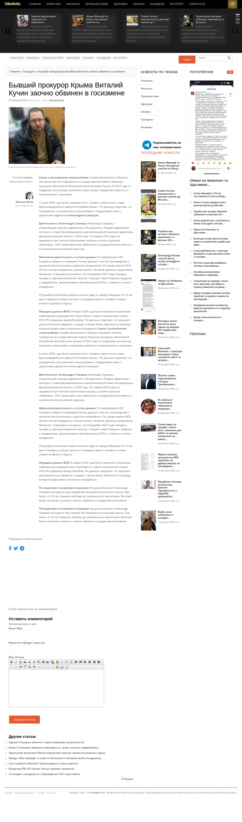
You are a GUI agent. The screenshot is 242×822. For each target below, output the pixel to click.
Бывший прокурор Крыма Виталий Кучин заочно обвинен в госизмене (81, 71)
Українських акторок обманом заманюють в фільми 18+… (168, 236)
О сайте (41, 793)
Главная (35, 4)
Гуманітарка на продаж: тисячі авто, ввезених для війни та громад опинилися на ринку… (169, 432)
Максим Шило (56, 100)
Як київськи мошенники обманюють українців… (165, 404)
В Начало (127, 778)
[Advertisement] (103, 133)
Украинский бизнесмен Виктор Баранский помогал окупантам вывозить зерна (57, 752)
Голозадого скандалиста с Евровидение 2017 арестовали (44, 774)
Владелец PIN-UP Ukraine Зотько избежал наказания (41, 768)
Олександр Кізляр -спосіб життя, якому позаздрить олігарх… (169, 260)
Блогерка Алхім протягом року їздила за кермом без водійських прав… (168, 327)
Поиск (187, 59)
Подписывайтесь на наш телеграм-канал (167, 145)
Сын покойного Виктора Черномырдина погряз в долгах (43, 763)
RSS (232, 4)
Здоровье (120, 4)
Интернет (177, 4)
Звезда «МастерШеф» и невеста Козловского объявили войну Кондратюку (55, 758)
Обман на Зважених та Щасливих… (170, 282)
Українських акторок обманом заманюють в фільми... (210, 19)
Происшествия (96, 4)
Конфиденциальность (24, 793)
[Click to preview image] (40, 135)
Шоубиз (138, 4)
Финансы (73, 4)
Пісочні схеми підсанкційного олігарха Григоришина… (167, 380)
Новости (13, 4)
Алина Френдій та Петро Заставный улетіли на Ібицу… (169, 165)
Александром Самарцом (83, 215)
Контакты (51, 793)
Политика (53, 4)
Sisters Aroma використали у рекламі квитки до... (155, 19)
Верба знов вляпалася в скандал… (165, 515)
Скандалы (157, 4)
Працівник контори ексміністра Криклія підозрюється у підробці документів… (169, 489)
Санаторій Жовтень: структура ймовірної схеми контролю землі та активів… (170, 354)
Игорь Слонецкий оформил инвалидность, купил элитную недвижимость (54, 747)
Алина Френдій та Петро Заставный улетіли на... (97, 19)
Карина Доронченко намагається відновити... (43, 19)
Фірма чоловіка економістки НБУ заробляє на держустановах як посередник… (169, 460)
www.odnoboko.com (24, 206)
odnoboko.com (98, 793)
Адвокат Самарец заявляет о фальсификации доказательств (46, 742)
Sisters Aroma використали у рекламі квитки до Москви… (169, 195)
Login (223, 4)
